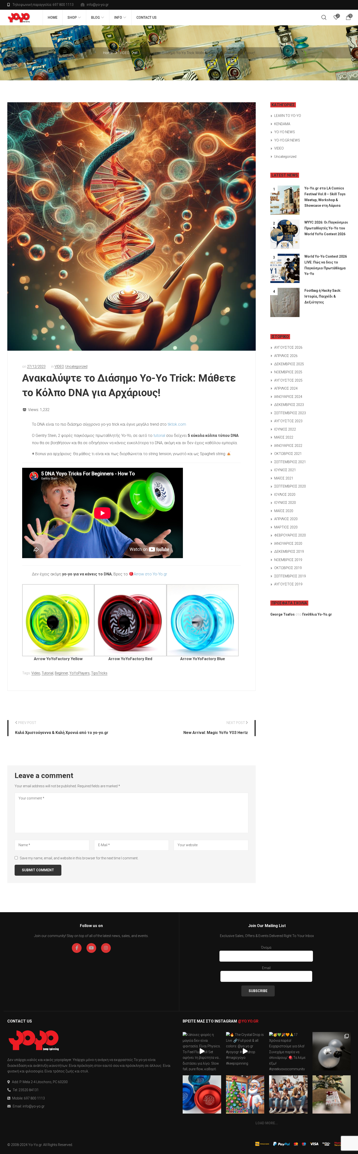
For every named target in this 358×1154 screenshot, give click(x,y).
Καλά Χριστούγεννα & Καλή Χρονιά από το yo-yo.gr (61, 732)
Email (266, 968)
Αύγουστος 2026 (288, 347)
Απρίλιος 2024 (286, 388)
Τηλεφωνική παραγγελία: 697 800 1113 (43, 5)
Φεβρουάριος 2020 (290, 535)
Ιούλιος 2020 (284, 495)
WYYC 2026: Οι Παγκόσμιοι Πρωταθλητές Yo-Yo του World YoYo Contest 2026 (326, 228)
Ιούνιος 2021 (285, 470)
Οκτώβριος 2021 (288, 454)
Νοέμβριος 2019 (288, 560)
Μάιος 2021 (283, 478)
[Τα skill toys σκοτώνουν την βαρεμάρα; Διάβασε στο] (288, 1094)
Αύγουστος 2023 (288, 421)
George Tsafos (282, 614)
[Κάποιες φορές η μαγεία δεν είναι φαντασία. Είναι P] (202, 1051)
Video (35, 673)
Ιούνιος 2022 (285, 429)
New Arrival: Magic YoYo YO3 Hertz (215, 732)
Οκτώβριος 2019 (288, 568)
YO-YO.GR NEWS (287, 140)
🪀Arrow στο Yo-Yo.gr (148, 574)
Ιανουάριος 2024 (288, 397)
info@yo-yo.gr (98, 5)
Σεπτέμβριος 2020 (290, 486)
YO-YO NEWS (284, 132)
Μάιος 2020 (283, 511)
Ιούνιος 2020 (285, 503)
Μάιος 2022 (283, 437)
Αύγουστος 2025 (288, 380)
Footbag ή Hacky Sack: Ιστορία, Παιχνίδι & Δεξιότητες (322, 296)
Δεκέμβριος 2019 (289, 552)
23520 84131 (29, 1090)
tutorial (159, 435)
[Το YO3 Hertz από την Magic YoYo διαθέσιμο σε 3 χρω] (202, 1094)
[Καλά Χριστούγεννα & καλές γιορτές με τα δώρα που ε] (331, 1094)
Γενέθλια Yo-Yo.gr (317, 614)
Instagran (106, 948)
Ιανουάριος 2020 (288, 543)
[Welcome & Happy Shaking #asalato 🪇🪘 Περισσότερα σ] (331, 1051)
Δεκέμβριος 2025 (289, 364)
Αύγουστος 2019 (288, 584)
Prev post (27, 723)
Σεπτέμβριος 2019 (290, 576)
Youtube (91, 948)
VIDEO (124, 53)
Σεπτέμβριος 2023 (290, 413)
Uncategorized (76, 366)
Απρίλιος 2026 (286, 356)
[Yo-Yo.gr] (18, 17)
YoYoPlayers (79, 673)
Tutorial (47, 673)
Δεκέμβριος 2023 (289, 405)
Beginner (61, 673)
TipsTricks (99, 673)
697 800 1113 (34, 1098)
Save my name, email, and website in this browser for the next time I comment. (79, 858)
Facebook (77, 948)
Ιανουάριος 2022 (288, 446)
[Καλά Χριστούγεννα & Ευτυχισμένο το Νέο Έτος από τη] (245, 1094)
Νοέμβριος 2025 (288, 372)
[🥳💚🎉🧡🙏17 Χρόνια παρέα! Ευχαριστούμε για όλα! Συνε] (288, 1051)
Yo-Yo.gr (35, 1145)
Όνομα (266, 947)
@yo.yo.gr (248, 1021)
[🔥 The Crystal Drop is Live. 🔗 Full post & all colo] (245, 1051)
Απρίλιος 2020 (286, 519)
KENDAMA (282, 124)
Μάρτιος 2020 (286, 527)
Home (108, 53)
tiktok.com (177, 424)
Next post (235, 723)
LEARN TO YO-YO (287, 116)
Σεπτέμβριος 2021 (290, 462)
